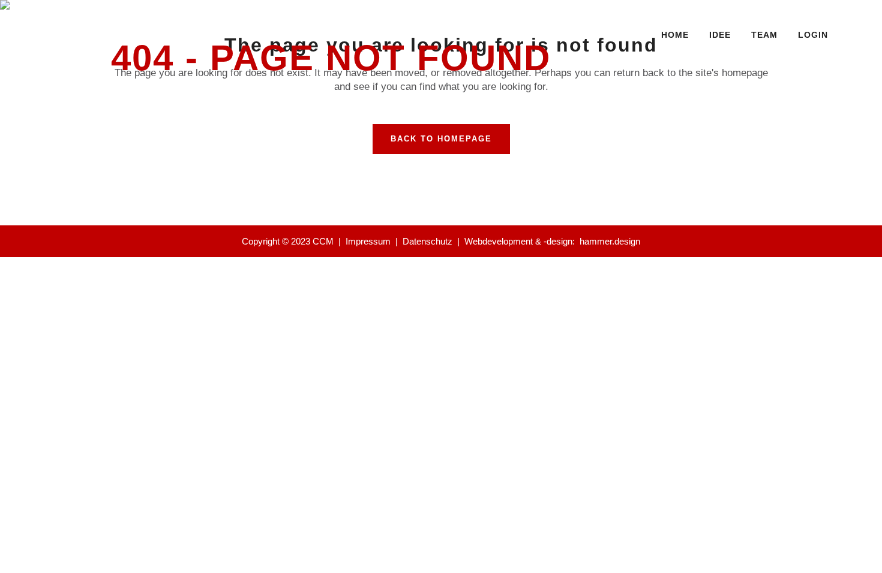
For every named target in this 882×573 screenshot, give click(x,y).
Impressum (368, 241)
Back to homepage (441, 138)
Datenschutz (427, 241)
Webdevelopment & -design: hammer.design (552, 241)
